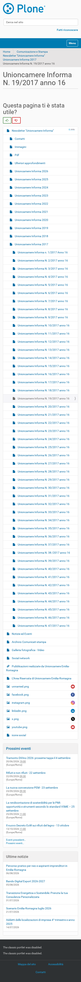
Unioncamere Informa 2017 (19, 59)
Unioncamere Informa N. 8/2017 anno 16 (42, 309)
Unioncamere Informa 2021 (31, 211)
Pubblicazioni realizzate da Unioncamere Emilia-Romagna (38, 668)
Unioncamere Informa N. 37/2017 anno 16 (43, 544)
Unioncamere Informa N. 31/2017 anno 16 (43, 495)
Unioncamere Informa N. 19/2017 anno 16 (43, 398)
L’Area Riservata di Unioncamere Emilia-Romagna (41, 678)
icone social (18, 735)
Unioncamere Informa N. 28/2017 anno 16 (43, 471)
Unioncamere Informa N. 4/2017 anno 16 (42, 276)
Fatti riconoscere (67, 29)
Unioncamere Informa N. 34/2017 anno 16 (43, 520)
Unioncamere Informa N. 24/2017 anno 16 (43, 439)
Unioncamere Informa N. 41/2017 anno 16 (43, 577)
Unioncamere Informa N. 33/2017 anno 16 (43, 512)
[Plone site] (24, 8)
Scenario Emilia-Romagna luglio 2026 (28, 908)
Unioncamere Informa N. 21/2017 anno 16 (43, 414)
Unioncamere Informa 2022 (31, 203)
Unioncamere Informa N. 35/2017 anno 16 (43, 528)
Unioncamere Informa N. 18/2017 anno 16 (43, 390)
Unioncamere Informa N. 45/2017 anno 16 (43, 609)
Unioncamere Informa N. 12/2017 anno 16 (43, 341)
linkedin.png (19, 710)
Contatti (19, 138)
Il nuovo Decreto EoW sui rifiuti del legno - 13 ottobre (37, 825)
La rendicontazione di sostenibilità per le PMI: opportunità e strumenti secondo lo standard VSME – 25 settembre (40, 806)
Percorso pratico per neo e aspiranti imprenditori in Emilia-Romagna (36, 867)
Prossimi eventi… (15, 843)
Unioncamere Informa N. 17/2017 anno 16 (43, 382)
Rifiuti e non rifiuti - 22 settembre (25, 772)
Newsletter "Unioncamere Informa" (24, 55)
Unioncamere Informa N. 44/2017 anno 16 (43, 601)
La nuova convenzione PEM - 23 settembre (32, 787)
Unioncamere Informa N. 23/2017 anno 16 (43, 431)
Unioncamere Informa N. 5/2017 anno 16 (42, 284)
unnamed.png (20, 686)
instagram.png (21, 702)
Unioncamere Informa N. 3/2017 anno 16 (42, 268)
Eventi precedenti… (16, 839)
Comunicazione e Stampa (32, 51)
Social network (20, 658)
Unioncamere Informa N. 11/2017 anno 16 (43, 333)
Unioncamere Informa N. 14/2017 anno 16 (43, 357)
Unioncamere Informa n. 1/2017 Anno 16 (42, 252)
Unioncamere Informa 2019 (31, 228)
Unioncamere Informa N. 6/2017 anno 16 (42, 293)
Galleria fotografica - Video (27, 650)
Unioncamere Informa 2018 (31, 236)
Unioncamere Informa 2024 (31, 187)
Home (6, 51)
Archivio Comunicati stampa (28, 642)
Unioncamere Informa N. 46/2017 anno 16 (43, 617)
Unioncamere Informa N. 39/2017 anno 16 (43, 560)
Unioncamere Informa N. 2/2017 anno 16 (42, 260)
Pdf (16, 155)
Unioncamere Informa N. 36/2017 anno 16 (43, 536)
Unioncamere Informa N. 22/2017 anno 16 (43, 422)
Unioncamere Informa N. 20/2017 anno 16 (43, 406)
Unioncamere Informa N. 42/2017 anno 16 (43, 585)
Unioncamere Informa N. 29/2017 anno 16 (43, 479)
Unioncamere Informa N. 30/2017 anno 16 (43, 487)
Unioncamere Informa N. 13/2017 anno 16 (43, 349)
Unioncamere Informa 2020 (31, 219)
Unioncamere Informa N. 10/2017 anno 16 (43, 325)
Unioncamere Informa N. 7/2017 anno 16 (42, 301)
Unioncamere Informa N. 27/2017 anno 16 (43, 463)
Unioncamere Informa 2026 (31, 171)
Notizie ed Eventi (21, 633)
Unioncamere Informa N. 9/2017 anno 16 (42, 317)
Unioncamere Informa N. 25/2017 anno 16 (43, 447)
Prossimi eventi (18, 748)
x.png (15, 719)
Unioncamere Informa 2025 (31, 179)
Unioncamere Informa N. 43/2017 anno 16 (43, 593)
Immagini (20, 146)
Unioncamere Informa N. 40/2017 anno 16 (43, 568)
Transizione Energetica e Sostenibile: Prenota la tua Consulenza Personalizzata (37, 894)
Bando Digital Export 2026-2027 (25, 881)
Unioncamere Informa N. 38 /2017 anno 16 (43, 552)
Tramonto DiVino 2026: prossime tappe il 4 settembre (38, 758)
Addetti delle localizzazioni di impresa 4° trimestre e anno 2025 (40, 921)
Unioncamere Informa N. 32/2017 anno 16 (43, 504)
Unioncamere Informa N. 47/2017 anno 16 (43, 625)
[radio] (7, 120)
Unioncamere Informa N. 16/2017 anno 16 (43, 374)
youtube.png (19, 727)
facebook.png (20, 694)
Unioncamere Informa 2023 (31, 195)
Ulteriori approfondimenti (29, 163)
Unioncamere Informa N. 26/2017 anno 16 (43, 455)
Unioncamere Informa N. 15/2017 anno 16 (43, 366)
